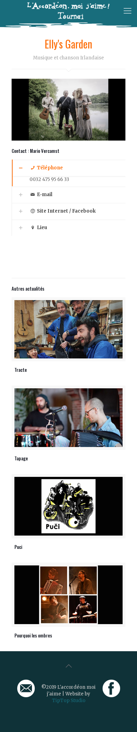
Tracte (20, 369)
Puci (18, 546)
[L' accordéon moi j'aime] (68, 10)
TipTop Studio (68, 701)
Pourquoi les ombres (33, 635)
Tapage (21, 458)
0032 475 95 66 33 (49, 179)
